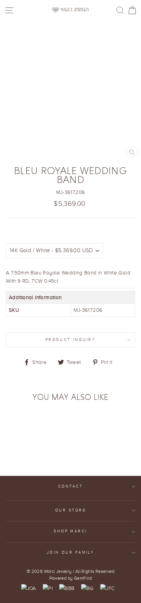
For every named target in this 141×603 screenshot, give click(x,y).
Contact (70, 486)
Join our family (70, 552)
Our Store (70, 510)
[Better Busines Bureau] (66, 588)
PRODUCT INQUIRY (71, 339)
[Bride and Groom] (87, 588)
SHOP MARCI (70, 531)
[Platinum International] (48, 588)
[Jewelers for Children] (107, 588)
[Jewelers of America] (28, 588)
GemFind (83, 578)
